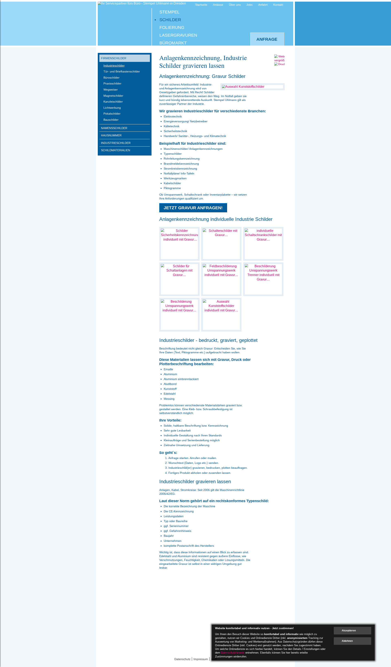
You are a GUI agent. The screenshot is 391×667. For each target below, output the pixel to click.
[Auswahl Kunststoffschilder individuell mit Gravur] (221, 310)
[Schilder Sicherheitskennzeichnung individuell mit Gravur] (180, 239)
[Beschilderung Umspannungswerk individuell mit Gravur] (179, 310)
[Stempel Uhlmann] (123, 22)
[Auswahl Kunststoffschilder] (243, 86)
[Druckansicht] (282, 68)
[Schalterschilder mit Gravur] (221, 235)
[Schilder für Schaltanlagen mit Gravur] (179, 275)
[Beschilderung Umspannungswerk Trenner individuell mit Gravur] (263, 279)
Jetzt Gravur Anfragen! (193, 207)
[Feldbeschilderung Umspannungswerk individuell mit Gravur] (221, 275)
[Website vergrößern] (281, 60)
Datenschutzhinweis (233, 652)
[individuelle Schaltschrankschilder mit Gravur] (263, 239)
